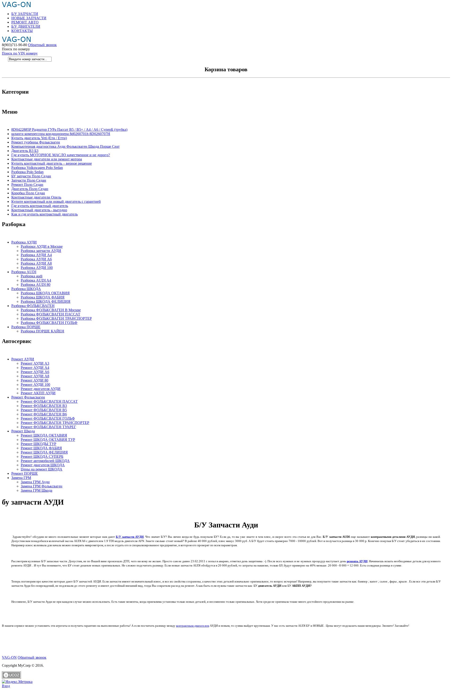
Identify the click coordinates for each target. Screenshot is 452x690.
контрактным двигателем (192, 625)
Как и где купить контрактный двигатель (44, 214)
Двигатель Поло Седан (29, 189)
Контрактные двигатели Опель (36, 197)
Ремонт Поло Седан (27, 185)
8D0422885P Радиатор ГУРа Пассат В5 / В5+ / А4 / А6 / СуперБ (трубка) (69, 130)
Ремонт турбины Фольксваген (35, 142)
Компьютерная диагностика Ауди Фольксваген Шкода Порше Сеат (65, 146)
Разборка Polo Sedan (27, 172)
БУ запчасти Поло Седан (31, 176)
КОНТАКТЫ (22, 31)
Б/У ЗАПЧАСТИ (24, 14)
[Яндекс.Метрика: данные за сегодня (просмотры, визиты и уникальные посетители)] (17, 682)
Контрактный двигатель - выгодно (39, 210)
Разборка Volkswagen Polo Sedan (37, 168)
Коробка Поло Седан (28, 193)
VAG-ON (9, 657)
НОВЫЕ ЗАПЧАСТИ (28, 18)
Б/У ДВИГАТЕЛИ (25, 26)
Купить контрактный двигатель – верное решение (51, 163)
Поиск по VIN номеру (20, 53)
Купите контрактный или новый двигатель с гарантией (56, 201)
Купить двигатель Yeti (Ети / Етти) (39, 138)
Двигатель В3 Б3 (24, 151)
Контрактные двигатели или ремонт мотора (46, 159)
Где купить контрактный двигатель (39, 206)
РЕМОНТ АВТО (25, 22)
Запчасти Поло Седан (28, 180)
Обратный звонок (42, 45)
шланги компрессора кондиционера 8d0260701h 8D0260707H (60, 134)
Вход (6, 686)
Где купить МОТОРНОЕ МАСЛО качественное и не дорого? (60, 155)
